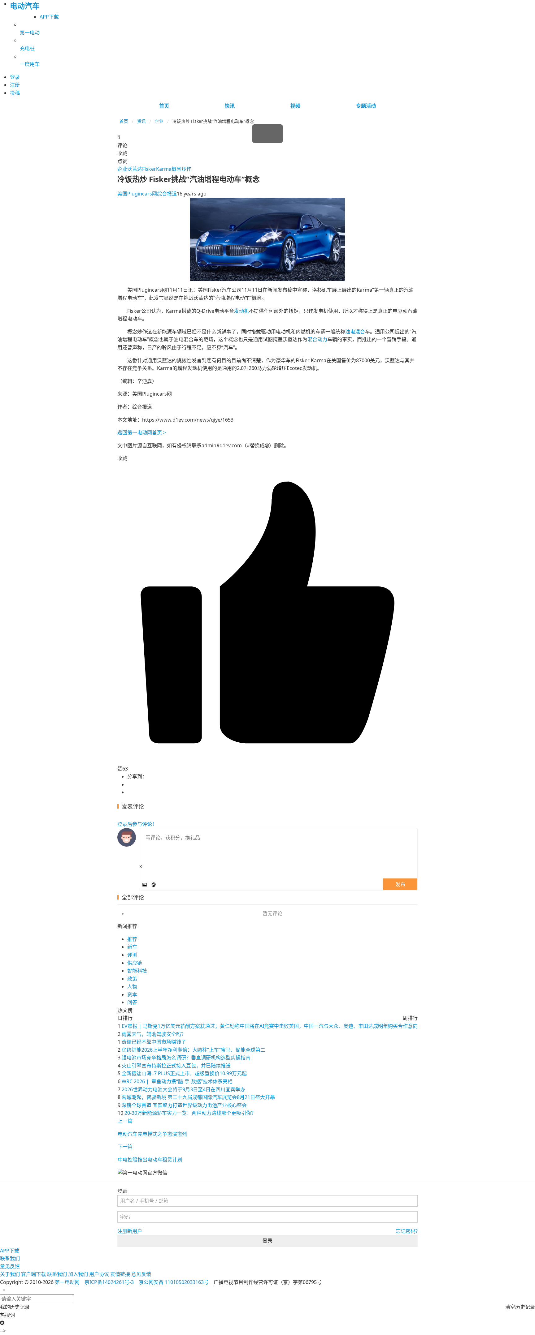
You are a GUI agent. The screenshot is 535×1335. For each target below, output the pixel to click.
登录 (267, 1240)
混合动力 (317, 339)
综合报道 (167, 193)
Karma (164, 168)
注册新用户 (129, 1231)
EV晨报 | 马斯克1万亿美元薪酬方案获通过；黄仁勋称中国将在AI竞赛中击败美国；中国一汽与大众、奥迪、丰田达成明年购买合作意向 (270, 1026)
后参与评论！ (137, 824)
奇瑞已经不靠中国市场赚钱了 (154, 1041)
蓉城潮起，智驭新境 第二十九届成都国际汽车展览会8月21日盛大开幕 (198, 1097)
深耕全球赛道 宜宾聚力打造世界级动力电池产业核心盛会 (184, 1105)
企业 (159, 121)
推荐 (132, 939)
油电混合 (355, 331)
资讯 (141, 121)
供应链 (134, 962)
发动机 (241, 310)
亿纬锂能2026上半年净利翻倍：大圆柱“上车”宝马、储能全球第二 (193, 1049)
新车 (132, 946)
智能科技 (137, 970)
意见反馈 (10, 1266)
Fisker (149, 168)
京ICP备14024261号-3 (109, 1282)
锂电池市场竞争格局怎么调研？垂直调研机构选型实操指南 (186, 1057)
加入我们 (78, 1274)
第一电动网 (67, 1282)
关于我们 (10, 1274)
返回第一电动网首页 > (141, 432)
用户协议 (99, 1274)
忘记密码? (407, 1231)
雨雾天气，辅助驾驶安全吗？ (154, 1034)
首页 (164, 105)
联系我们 (10, 1258)
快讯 (230, 105)
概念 (176, 168)
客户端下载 (33, 1274)
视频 (295, 105)
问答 (132, 1002)
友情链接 (120, 1274)
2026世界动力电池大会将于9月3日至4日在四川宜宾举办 (183, 1089)
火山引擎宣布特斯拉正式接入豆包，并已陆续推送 (176, 1065)
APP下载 (49, 16)
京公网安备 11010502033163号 (174, 1282)
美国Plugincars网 (137, 193)
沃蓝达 (134, 168)
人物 (132, 986)
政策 (132, 978)
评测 (132, 954)
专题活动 (366, 105)
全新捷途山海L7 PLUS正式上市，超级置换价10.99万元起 (184, 1073)
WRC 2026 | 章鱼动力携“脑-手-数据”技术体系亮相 (177, 1081)
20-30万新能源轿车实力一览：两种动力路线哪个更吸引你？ (190, 1113)
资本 (132, 994)
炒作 (186, 168)
